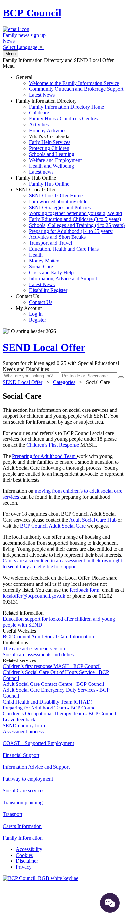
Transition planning (23, 802)
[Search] (121, 377)
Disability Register (48, 290)
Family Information (23, 838)
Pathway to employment (28, 779)
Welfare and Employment (55, 160)
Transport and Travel (50, 243)
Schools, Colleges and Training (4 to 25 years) (77, 225)
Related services (19, 660)
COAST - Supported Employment (38, 743)
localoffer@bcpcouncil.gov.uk (34, 596)
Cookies (24, 855)
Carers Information (22, 826)
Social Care (41, 266)
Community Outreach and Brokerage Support (76, 89)
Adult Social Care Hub (92, 520)
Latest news (41, 172)
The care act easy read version (34, 648)
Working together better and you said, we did (75, 213)
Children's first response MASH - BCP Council (52, 666)
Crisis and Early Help (51, 272)
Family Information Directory (60, 136)
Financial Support (21, 755)
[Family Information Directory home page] (40, 878)
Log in (36, 314)
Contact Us (34, 299)
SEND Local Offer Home (56, 195)
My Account (31, 314)
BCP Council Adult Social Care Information (48, 636)
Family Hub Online (42, 181)
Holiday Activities (47, 130)
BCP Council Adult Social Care (53, 526)
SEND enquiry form (24, 725)
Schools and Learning (51, 154)
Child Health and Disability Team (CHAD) (47, 702)
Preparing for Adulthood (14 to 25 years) (71, 231)
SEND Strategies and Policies (60, 207)
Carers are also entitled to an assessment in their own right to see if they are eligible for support (62, 563)
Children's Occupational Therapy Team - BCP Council (59, 713)
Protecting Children (49, 148)
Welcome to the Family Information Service (74, 83)
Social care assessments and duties (38, 654)
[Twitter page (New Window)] (47, 838)
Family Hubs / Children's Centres (63, 118)
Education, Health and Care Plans (64, 249)
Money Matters (44, 260)
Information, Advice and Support (63, 278)
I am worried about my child (58, 201)
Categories (64, 382)
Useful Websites (19, 631)
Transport (12, 814)
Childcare (39, 112)
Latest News (42, 95)
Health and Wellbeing (51, 166)
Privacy (24, 867)
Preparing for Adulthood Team (44, 456)
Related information (23, 613)
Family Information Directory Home (66, 107)
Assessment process (23, 731)
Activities (39, 124)
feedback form (84, 590)
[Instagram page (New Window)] (52, 838)
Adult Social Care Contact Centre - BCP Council (53, 684)
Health (36, 255)
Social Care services (23, 790)
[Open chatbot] (110, 903)
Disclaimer (27, 861)
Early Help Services (49, 142)
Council (32, 13)
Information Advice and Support (36, 767)
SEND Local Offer (70, 240)
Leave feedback (19, 719)
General (69, 86)
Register (37, 320)
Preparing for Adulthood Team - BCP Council (50, 707)
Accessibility (29, 849)
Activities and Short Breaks (57, 237)
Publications (15, 642)
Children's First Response (53, 445)
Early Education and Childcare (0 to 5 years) (75, 219)
